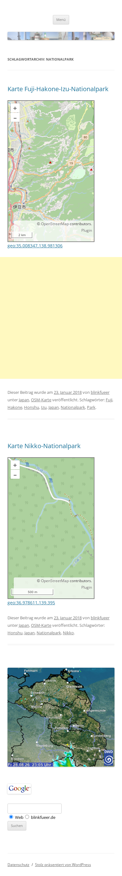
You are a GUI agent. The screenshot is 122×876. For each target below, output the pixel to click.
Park (91, 407)
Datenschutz (18, 864)
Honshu (31, 407)
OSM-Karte (41, 400)
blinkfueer (100, 392)
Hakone (15, 407)
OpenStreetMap (55, 223)
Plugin (86, 230)
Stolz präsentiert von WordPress (63, 864)
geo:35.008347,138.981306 (35, 246)
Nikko (68, 633)
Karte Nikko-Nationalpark (44, 446)
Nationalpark (73, 407)
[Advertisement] (61, 318)
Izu (44, 407)
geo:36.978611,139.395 (31, 603)
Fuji (109, 400)
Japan (24, 400)
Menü (61, 19)
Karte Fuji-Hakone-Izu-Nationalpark (58, 89)
